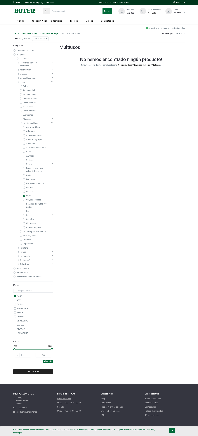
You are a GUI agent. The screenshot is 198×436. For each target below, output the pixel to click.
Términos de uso (152, 415)
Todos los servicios (153, 399)
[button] (179, 2)
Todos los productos (25, 50)
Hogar (36, 33)
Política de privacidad (154, 411)
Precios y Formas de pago (112, 407)
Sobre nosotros (151, 403)
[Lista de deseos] (143, 11)
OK (172, 431)
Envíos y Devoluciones (110, 411)
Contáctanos (150, 407)
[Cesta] (121, 11)
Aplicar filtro (48, 361)
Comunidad (106, 403)
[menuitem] (20, 21)
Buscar (107, 11)
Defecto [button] (179, 33)
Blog (103, 399)
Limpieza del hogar (50, 33)
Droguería (26, 33)
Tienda (16, 33)
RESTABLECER (33, 372)
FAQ (103, 415)
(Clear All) (26, 38)
